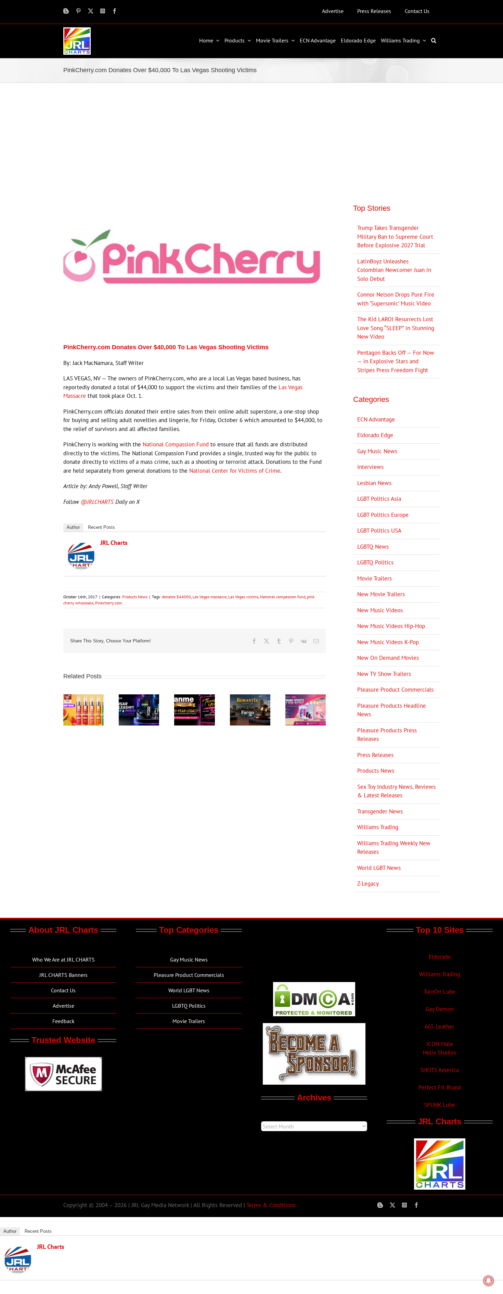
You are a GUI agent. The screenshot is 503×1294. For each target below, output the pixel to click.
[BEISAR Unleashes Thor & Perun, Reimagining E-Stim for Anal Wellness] (139, 698)
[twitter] (90, 11)
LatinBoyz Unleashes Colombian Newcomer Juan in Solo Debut (394, 270)
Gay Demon (440, 1009)
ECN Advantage (376, 419)
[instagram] (102, 11)
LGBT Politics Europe (383, 515)
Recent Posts (101, 527)
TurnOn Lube (439, 991)
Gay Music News (377, 451)
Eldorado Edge (375, 435)
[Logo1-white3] (77, 30)
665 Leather (439, 1026)
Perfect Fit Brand (439, 1087)
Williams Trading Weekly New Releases (393, 847)
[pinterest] (78, 11)
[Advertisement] (251, 134)
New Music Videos (380, 610)
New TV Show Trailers (384, 674)
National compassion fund (282, 596)
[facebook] (114, 11)
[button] (434, 40)
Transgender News (380, 811)
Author (73, 527)
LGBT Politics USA (379, 530)
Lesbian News (374, 483)
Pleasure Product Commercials (395, 689)
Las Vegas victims (243, 596)
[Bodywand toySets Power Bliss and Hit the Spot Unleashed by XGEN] (305, 698)
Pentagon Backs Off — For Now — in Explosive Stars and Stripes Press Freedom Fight (395, 361)
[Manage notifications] (488, 1280)
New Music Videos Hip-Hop (391, 626)
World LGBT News (379, 868)
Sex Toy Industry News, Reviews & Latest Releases (396, 791)
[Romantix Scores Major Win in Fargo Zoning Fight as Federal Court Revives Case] (250, 698)
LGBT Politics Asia (379, 498)
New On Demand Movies (388, 658)
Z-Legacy (368, 883)
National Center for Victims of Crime (234, 470)
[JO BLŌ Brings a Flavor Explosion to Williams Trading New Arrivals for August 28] (83, 698)
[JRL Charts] (81, 546)
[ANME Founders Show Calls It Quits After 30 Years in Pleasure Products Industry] (194, 698)
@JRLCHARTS (97, 502)
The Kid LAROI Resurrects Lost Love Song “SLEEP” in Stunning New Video (395, 327)
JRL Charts (114, 543)
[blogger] (66, 11)
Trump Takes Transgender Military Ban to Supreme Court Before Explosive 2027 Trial (395, 236)
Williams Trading (377, 827)
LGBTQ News (373, 546)
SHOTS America (439, 1070)
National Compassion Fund (176, 444)
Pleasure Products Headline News (391, 710)
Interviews (370, 467)
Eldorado (440, 956)
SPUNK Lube (439, 1105)
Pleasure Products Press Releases (387, 735)
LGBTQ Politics (375, 562)
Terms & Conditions (271, 1205)
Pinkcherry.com (108, 602)
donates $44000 (176, 596)
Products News (134, 596)
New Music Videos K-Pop (388, 642)
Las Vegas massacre (210, 596)
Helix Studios (439, 1052)
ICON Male (439, 1044)
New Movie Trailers (381, 594)
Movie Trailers (374, 578)
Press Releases (375, 755)
